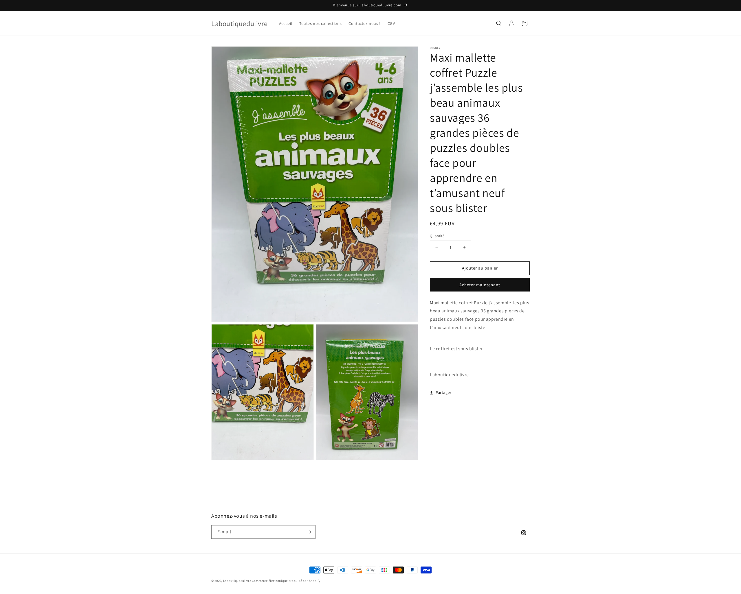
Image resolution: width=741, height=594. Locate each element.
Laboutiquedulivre (237, 581)
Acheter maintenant (479, 284)
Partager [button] (444, 392)
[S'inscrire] (308, 532)
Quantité (437, 235)
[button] (499, 23)
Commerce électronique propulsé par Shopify (286, 581)
